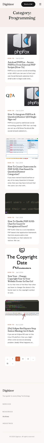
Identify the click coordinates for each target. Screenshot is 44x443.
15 (7, 363)
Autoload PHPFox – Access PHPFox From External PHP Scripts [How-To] (21, 65)
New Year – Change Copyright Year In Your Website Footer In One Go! (20, 279)
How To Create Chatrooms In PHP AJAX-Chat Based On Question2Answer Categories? (22, 170)
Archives (6, 416)
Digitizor (8, 4)
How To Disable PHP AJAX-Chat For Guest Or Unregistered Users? (21, 224)
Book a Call (28, 4)
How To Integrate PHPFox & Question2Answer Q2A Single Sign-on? (22, 117)
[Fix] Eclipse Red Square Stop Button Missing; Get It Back (22, 329)
